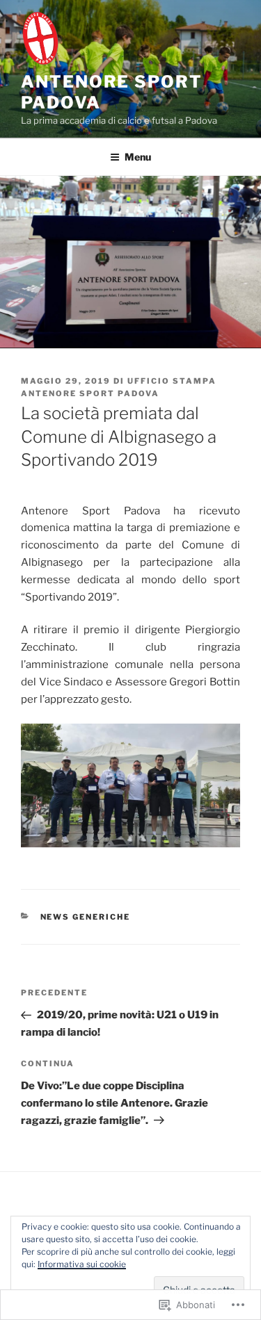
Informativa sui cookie (82, 1264)
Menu (138, 157)
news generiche (85, 917)
